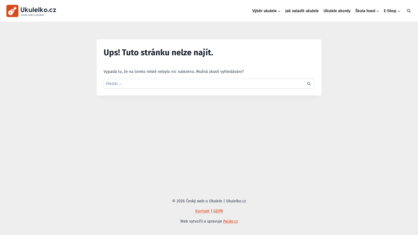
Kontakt (202, 211)
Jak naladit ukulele (302, 10)
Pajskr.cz (230, 221)
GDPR (218, 211)
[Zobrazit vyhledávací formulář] (409, 11)
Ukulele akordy (337, 10)
